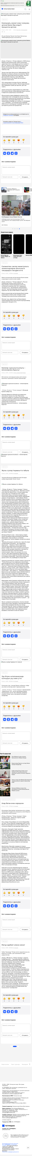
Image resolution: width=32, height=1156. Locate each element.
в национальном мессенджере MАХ (13, 122)
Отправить (25, 177)
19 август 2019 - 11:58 (6, 273)
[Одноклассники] (8, 153)
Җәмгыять (4, 19)
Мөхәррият (25, 1064)
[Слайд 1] (12, 228)
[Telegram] (12, 153)
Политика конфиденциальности (10, 1151)
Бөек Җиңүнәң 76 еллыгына (8, 799)
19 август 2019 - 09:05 (6, 681)
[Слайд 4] (17, 228)
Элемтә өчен (5, 1064)
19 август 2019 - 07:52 (6, 806)
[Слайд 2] (14, 228)
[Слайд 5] (19, 228)
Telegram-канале (8, 115)
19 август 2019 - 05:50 (6, 947)
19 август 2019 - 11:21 (6, 372)
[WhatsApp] (16, 153)
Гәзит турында (15, 1064)
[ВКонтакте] (4, 153)
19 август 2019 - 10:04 (6, 473)
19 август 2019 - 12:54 (6, 29)
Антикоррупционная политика (10, 1143)
